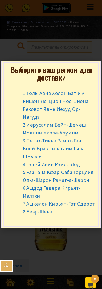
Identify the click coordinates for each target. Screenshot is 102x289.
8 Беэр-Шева (37, 211)
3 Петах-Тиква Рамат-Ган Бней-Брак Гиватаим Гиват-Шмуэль (56, 148)
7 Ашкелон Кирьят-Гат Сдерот (59, 203)
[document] (51, 144)
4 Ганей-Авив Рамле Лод (51, 164)
